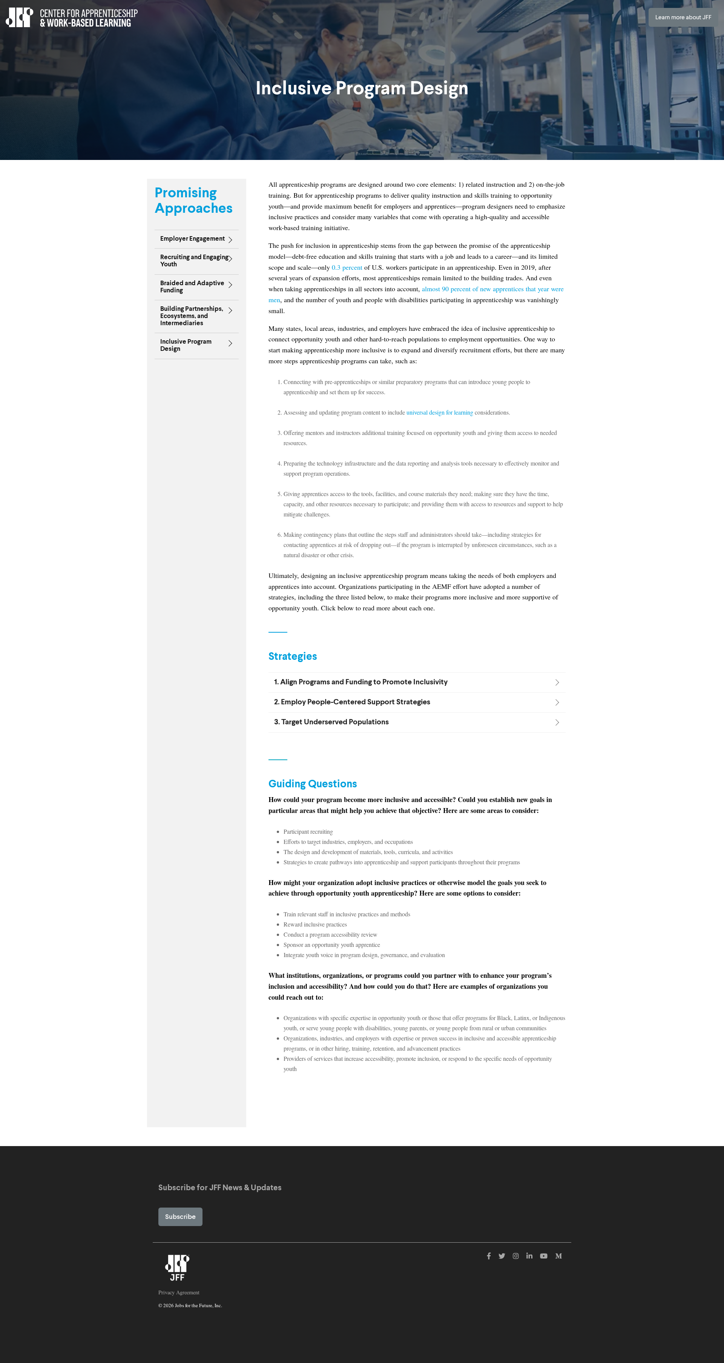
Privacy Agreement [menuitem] (178, 1292)
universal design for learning (439, 412)
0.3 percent (347, 267)
